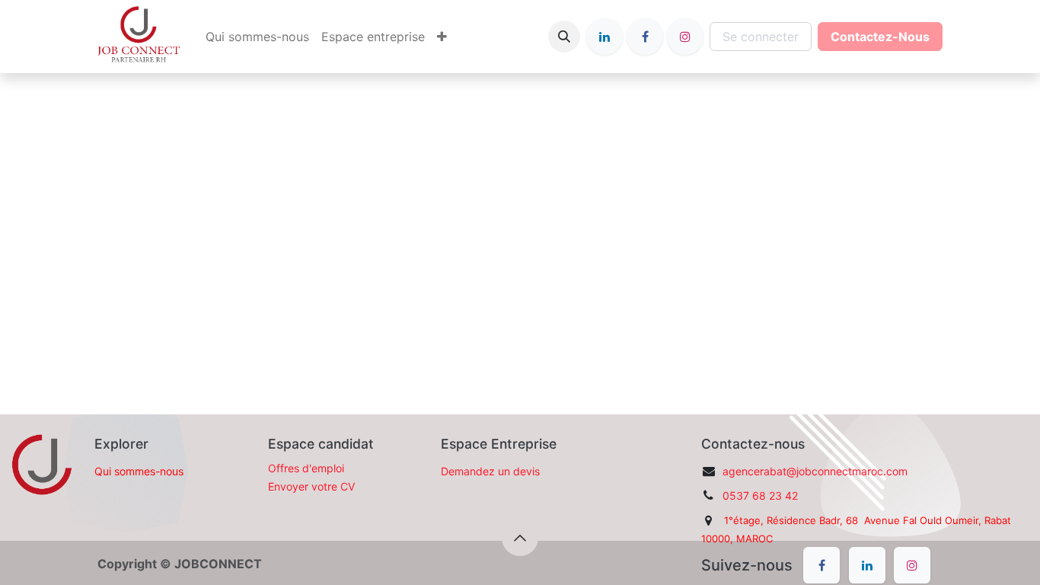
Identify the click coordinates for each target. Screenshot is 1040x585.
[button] (564, 37)
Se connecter (761, 36)
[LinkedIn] (604, 36)
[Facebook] (645, 36)
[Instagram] (685, 36)
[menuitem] (257, 36)
